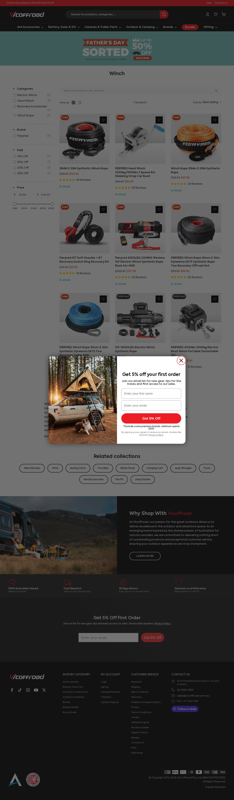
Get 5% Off (151, 418)
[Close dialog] (181, 360)
